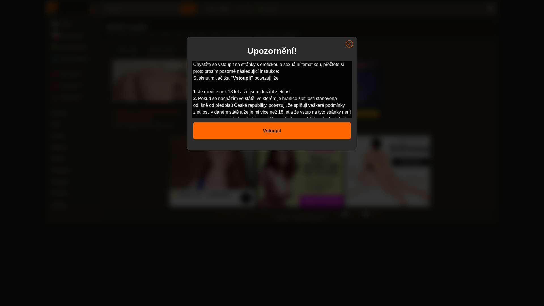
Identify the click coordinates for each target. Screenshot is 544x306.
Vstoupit (272, 130)
